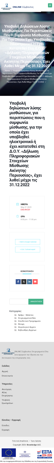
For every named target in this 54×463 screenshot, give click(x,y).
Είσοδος (5, 425)
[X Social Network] (23, 281)
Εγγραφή (5, 430)
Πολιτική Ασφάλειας (20, 441)
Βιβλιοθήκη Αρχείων (27, 330)
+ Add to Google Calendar (28, 242)
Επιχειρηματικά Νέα (27, 318)
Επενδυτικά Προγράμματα (29, 321)
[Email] (35, 281)
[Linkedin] (29, 281)
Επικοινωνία (7, 376)
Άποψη (21, 324)
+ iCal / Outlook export (27, 249)
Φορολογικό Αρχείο (27, 327)
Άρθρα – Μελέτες (26, 315)
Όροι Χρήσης (36, 441)
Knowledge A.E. (34, 445)
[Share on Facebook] (18, 281)
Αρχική (5, 371)
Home (7, 71)
